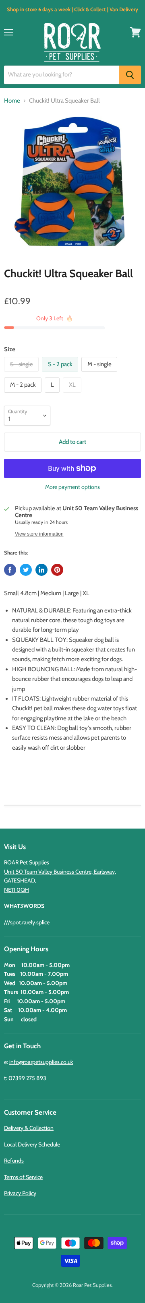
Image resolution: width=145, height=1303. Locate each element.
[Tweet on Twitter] (26, 570)
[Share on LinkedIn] (41, 570)
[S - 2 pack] (61, 373)
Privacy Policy (20, 1193)
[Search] (130, 75)
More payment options (72, 487)
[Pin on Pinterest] (57, 570)
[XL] (73, 394)
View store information (39, 534)
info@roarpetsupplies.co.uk (41, 1062)
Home (12, 100)
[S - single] (22, 373)
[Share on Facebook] (10, 570)
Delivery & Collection (29, 1128)
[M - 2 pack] (24, 394)
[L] (53, 394)
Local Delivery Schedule (32, 1144)
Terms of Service (23, 1177)
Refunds (14, 1160)
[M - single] (100, 373)
